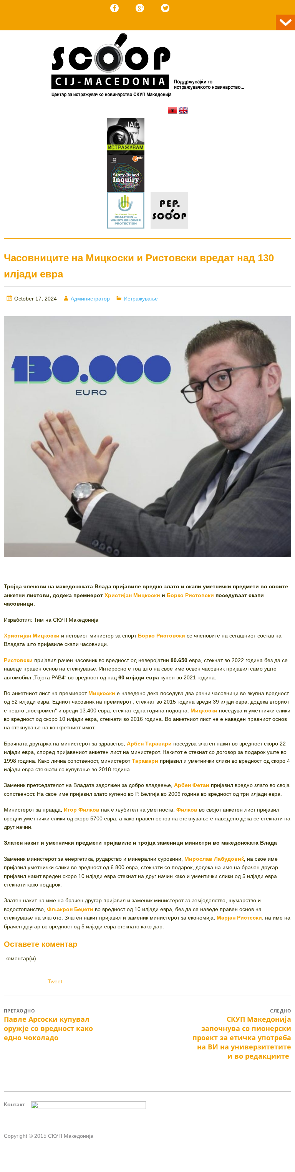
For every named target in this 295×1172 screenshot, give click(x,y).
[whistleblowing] (125, 211)
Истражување (141, 298)
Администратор (90, 298)
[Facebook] (114, 8)
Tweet (55, 981)
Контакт (14, 1104)
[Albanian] (172, 110)
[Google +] (140, 8)
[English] (183, 110)
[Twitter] (165, 8)
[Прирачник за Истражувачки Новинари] (125, 174)
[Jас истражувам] (125, 137)
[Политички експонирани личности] (169, 211)
